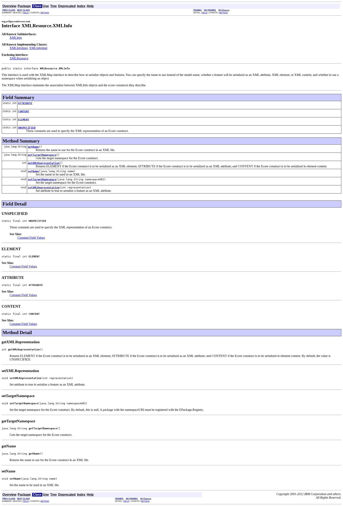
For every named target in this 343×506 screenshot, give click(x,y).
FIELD (26, 13)
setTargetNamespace (42, 179)
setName (33, 171)
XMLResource (19, 58)
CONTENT (23, 111)
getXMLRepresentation (44, 163)
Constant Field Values (31, 237)
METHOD (44, 13)
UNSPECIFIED (27, 127)
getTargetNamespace (42, 154)
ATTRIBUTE (25, 103)
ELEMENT (23, 119)
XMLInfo (16, 37)
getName (33, 146)
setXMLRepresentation (44, 187)
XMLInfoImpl (19, 48)
